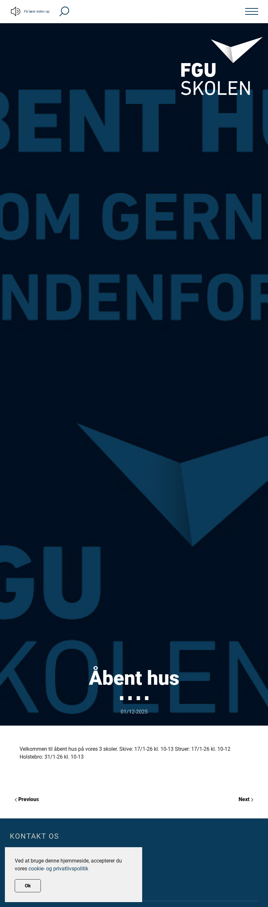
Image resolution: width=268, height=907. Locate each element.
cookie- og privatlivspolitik (58, 868)
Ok (28, 886)
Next (245, 799)
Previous (28, 799)
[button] (64, 11)
